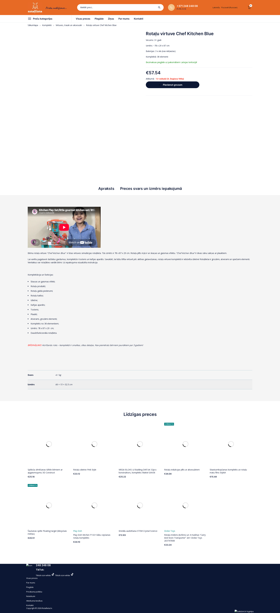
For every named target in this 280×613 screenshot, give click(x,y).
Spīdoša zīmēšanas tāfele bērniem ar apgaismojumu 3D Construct (45, 471)
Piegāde (30, 587)
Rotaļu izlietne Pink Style (84, 469)
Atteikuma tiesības (34, 600)
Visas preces (32, 578)
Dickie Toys (169, 531)
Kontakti (30, 605)
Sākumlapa (33, 25)
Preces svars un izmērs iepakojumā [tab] (151, 188)
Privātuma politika (34, 591)
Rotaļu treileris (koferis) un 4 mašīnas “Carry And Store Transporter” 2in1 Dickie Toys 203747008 (185, 537)
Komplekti (47, 25)
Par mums (30, 582)
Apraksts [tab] (106, 188)
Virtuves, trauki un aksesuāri (69, 25)
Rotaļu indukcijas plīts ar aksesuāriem (182, 469)
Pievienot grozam (172, 84)
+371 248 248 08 (187, 6)
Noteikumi (30, 596)
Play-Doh (77, 531)
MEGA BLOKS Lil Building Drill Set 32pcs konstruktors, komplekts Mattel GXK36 (137, 471)
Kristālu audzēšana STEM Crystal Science (138, 531)
